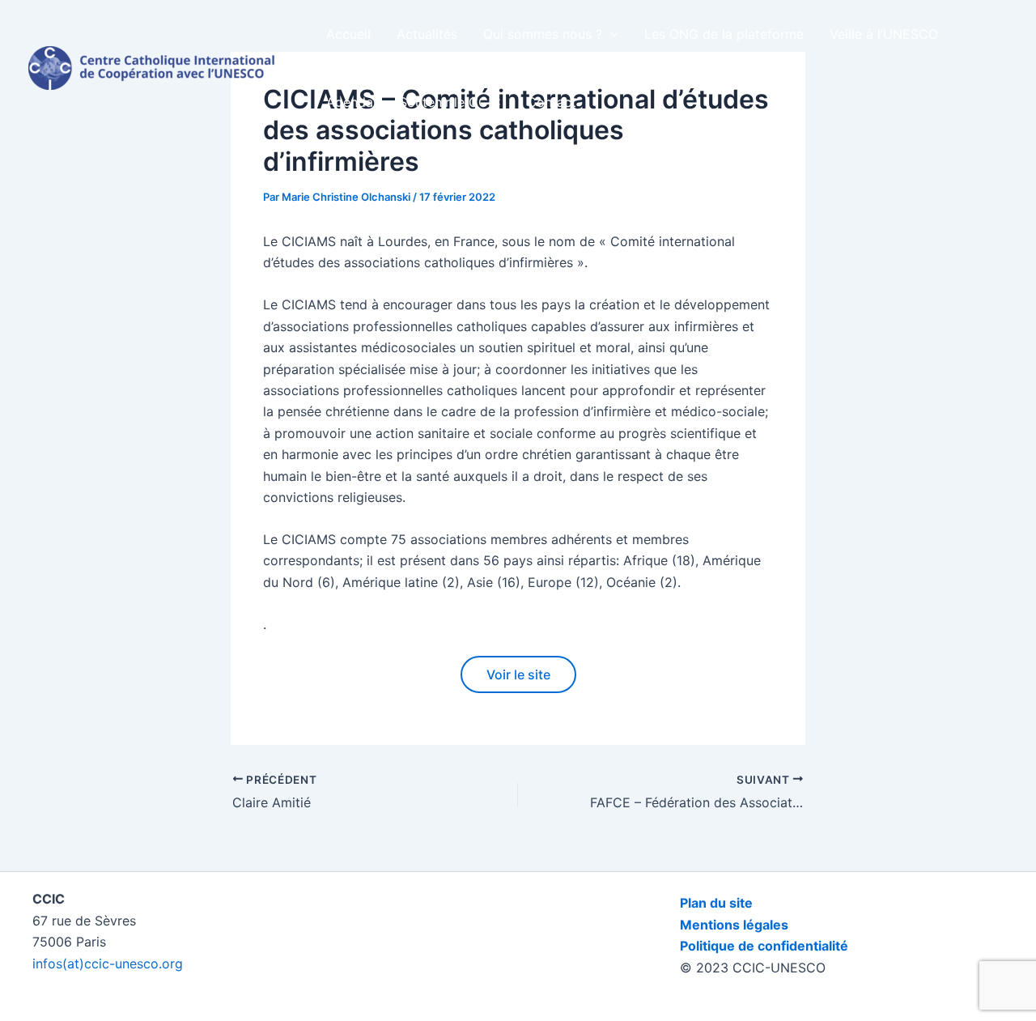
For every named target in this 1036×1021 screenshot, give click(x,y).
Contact (551, 102)
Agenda (349, 102)
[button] (610, 34)
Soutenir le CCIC (450, 102)
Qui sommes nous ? (542, 34)
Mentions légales (734, 925)
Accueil (348, 34)
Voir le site (518, 674)
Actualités (427, 34)
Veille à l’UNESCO (884, 34)
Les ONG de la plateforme (724, 34)
